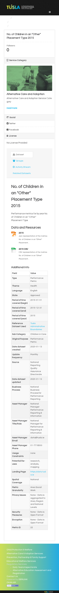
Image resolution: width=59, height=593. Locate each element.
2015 (21, 233)
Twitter (12, 123)
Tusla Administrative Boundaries (37, 326)
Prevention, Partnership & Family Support (26, 557)
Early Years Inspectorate (25, 567)
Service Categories (25, 18)
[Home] (8, 18)
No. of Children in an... (23, 26)
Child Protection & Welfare (19, 550)
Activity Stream (23, 167)
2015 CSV (23, 249)
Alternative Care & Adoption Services (25, 553)
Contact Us (12, 576)
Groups (19, 161)
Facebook (13, 130)
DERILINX (23, 579)
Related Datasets (22, 173)
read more (12, 108)
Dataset (19, 155)
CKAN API (11, 582)
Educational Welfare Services (21, 561)
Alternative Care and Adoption (29, 22)
